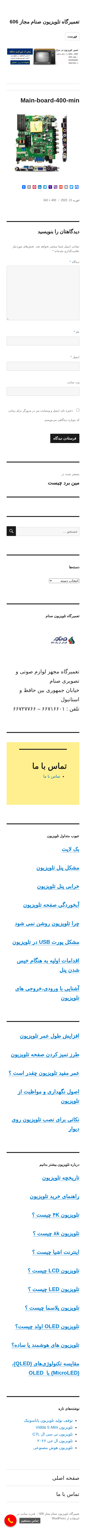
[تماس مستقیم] (10, 1521)
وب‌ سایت (73, 382)
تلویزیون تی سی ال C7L (52, 1434)
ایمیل (75, 357)
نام (76, 331)
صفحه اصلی (65, 1478)
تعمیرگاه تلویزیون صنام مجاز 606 (44, 22)
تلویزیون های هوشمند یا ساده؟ (45, 1345)
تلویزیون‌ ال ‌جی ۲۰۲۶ (55, 1441)
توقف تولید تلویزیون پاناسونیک (48, 1420)
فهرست (72, 36)
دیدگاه (74, 262)
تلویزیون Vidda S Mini (54, 1427)
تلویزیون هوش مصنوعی (53, 1447)
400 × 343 (49, 200)
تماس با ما (51, 776)
